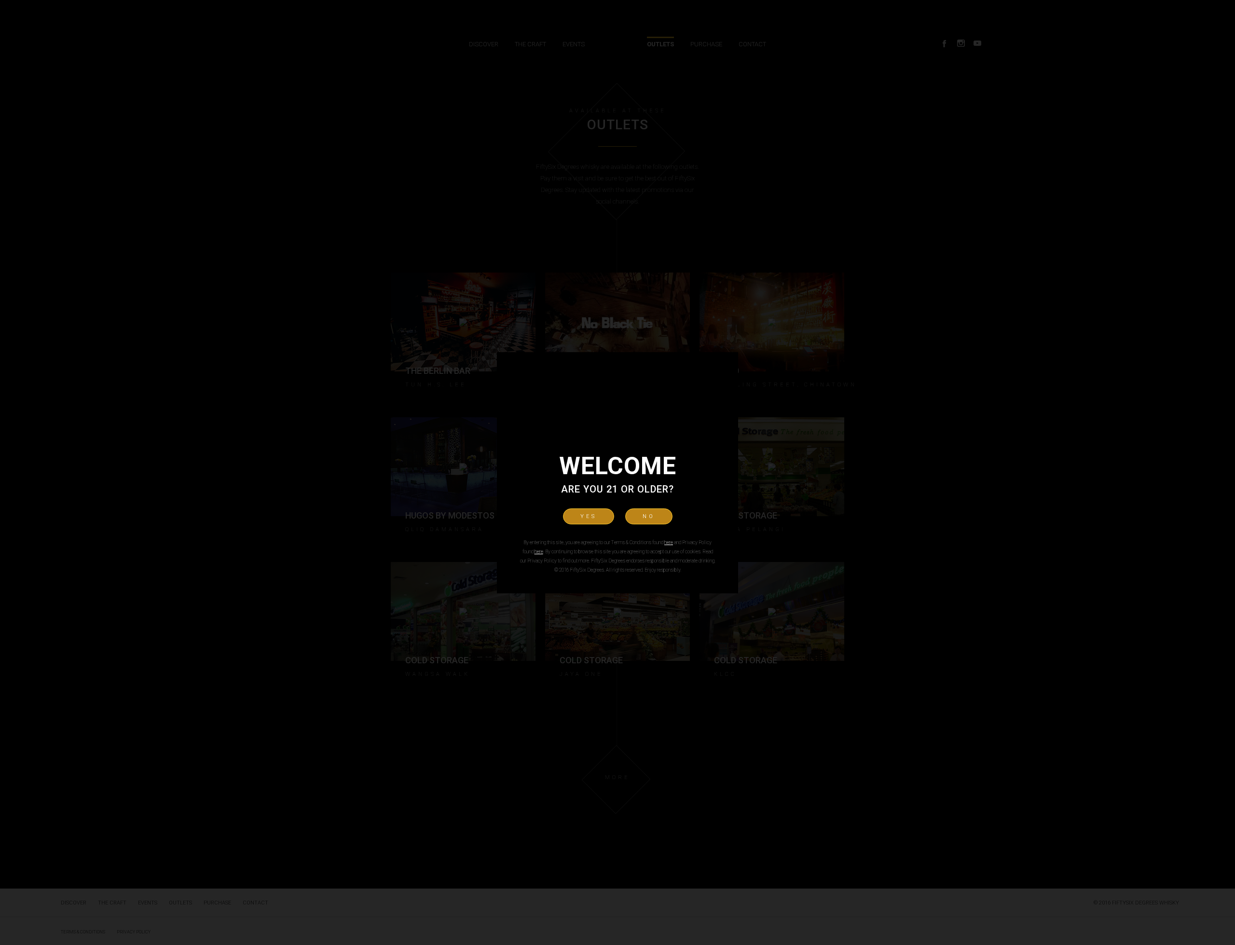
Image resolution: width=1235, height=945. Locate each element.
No (649, 516)
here (668, 542)
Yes (588, 516)
